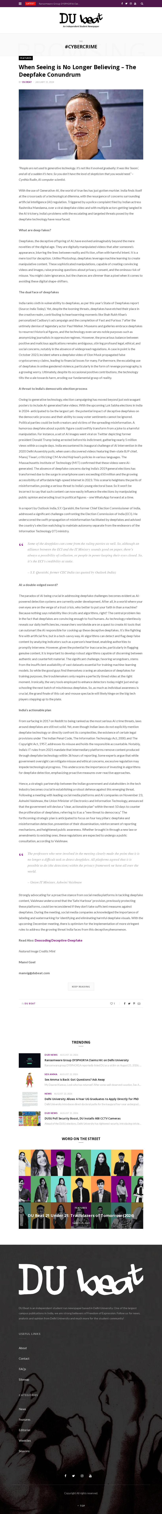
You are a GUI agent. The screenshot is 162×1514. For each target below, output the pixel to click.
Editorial (24, 1430)
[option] (81, 1189)
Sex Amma (51, 1074)
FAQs (22, 1369)
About (23, 1348)
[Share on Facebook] (124, 1003)
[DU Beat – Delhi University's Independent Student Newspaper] (81, 20)
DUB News (51, 1054)
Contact (24, 1358)
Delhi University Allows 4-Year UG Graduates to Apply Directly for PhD (92, 1099)
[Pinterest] (134, 1003)
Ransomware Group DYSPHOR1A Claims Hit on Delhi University (60, 3)
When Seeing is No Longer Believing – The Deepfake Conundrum (77, 70)
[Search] (142, 3)
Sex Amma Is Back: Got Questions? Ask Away (75, 1079)
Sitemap (24, 1379)
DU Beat (27, 82)
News (48, 1093)
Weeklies (25, 1440)
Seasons (24, 1451)
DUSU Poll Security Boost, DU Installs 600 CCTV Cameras (82, 1118)
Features (25, 57)
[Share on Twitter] (129, 1003)
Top (82, 1505)
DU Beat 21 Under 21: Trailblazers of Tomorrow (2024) (81, 1215)
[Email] (139, 1003)
